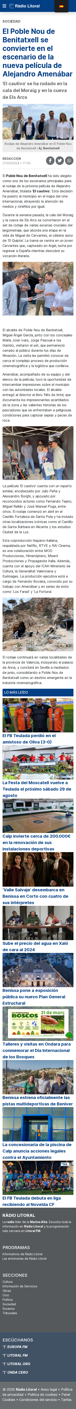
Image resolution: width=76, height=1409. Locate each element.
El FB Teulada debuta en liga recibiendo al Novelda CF (32, 1201)
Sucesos (9, 1308)
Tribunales (10, 1313)
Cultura (7, 1282)
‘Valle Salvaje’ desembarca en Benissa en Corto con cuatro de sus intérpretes (35, 896)
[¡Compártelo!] (50, 160)
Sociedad (9, 1304)
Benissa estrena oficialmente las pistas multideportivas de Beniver (38, 1100)
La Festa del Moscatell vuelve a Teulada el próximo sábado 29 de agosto (37, 789)
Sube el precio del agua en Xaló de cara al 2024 (35, 946)
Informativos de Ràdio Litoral (22, 1254)
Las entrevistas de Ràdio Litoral (24, 1258)
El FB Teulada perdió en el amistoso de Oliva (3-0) (29, 739)
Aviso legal (49, 1389)
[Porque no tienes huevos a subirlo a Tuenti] (60, 160)
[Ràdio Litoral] (30, 6)
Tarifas (66, 1399)
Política (8, 1299)
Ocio (6, 1295)
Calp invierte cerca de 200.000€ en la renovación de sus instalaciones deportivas (37, 842)
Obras (7, 1290)
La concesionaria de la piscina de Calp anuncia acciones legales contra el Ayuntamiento (37, 1151)
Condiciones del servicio (38, 1399)
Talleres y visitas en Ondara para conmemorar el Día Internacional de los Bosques (37, 1050)
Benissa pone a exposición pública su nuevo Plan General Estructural (34, 997)
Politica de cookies (42, 1394)
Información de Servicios (20, 1286)
